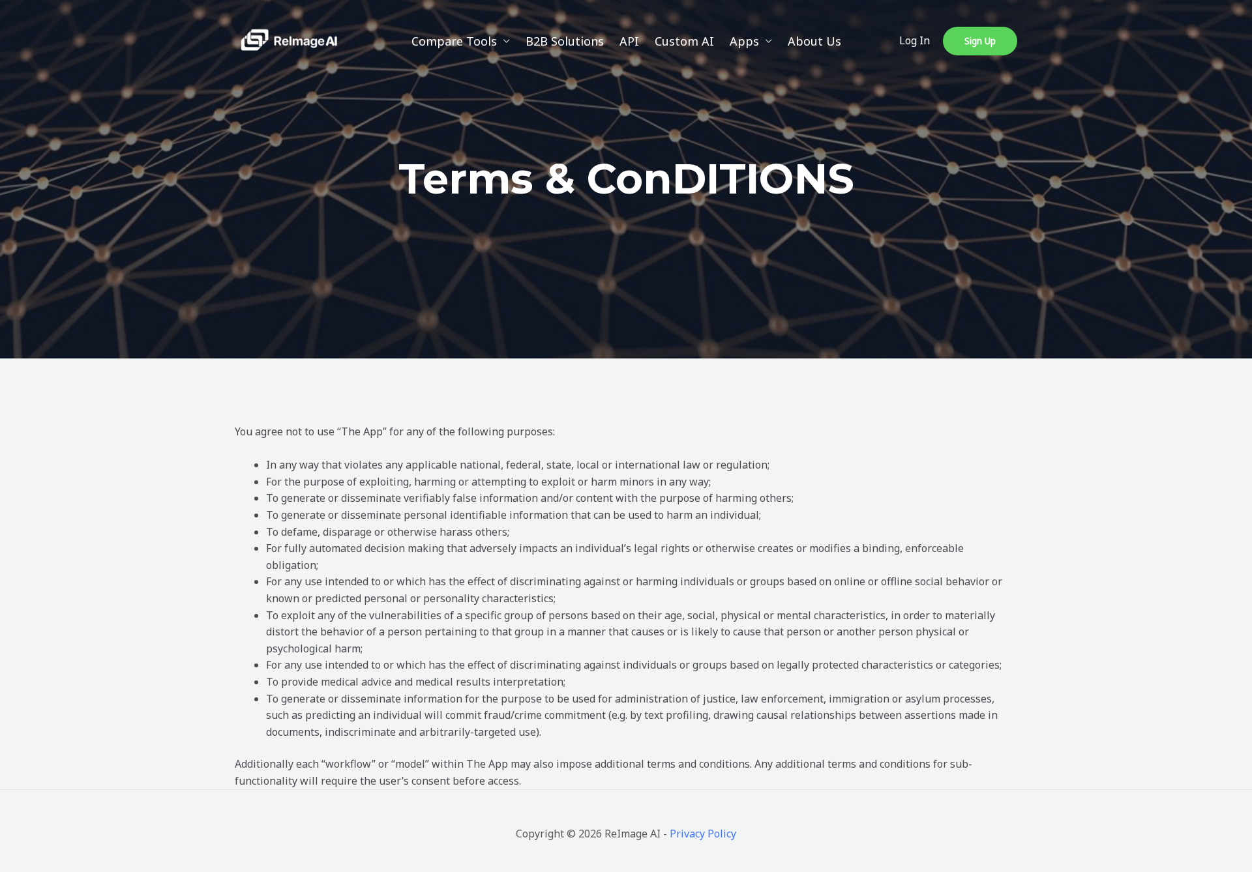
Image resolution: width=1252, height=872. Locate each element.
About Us (814, 41)
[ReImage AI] (289, 40)
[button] (980, 41)
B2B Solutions (565, 41)
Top (1221, 841)
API (629, 41)
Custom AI (684, 41)
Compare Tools (454, 41)
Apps (744, 41)
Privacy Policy (703, 833)
